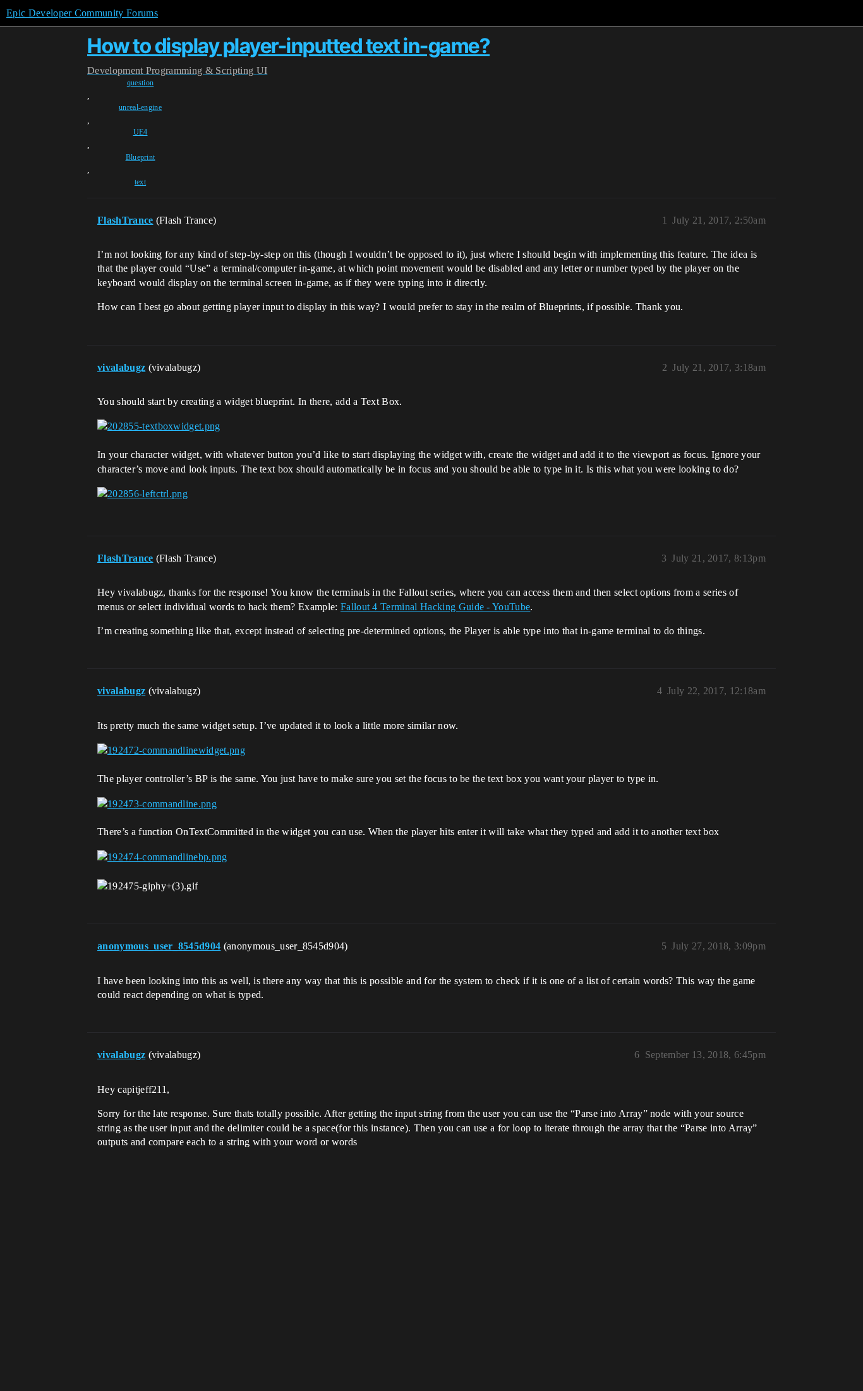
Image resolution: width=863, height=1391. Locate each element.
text (140, 182)
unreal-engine (140, 107)
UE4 (140, 132)
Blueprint (140, 157)
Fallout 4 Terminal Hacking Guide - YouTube (435, 606)
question (140, 82)
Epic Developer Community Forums (82, 13)
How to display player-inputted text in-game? (288, 45)
